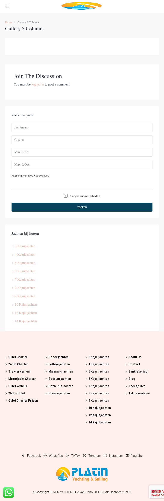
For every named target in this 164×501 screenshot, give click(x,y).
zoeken (82, 207)
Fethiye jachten (59, 364)
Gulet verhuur (18, 386)
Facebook (33, 455)
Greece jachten (59, 393)
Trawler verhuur (19, 371)
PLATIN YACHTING (62, 492)
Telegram (95, 455)
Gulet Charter (18, 357)
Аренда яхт (137, 386)
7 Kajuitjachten (25, 279)
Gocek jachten (58, 357)
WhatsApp (56, 455)
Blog (132, 378)
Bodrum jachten (59, 378)
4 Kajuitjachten (25, 254)
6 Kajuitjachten (25, 271)
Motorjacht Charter (22, 378)
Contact (134, 364)
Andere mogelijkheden (84, 196)
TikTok (75, 455)
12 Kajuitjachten (26, 313)
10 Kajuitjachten (26, 304)
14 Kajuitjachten (26, 321)
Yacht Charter (18, 364)
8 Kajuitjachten (25, 288)
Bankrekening (138, 371)
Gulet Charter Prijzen (23, 400)
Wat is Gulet (16, 393)
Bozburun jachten (60, 386)
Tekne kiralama (139, 393)
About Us (135, 357)
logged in (37, 84)
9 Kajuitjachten (25, 296)
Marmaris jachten (60, 371)
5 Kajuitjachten (25, 263)
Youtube (136, 455)
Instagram (116, 455)
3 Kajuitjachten (25, 246)
